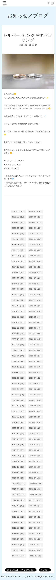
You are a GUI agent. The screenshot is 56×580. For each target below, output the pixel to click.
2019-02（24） (18, 461)
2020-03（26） (35, 422)
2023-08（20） (18, 311)
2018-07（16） (35, 478)
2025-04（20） (18, 256)
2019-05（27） (35, 450)
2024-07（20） (35, 278)
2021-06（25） (18, 383)
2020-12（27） (18, 400)
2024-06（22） (18, 283)
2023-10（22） (18, 306)
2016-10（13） (18, 539)
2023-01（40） (35, 328)
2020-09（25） (35, 406)
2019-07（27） (35, 445)
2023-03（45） (35, 322)
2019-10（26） (18, 439)
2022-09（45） (35, 339)
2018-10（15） (18, 472)
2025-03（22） (35, 256)
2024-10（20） (18, 272)
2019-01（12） (35, 461)
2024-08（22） (18, 278)
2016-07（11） (35, 545)
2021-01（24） (35, 395)
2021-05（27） (35, 383)
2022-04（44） (18, 356)
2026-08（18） (18, 211)
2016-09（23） (35, 539)
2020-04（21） (18, 422)
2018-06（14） (19, 483)
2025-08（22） (18, 245)
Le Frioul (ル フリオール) (20, 577)
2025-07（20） (35, 245)
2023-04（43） (18, 322)
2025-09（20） (35, 239)
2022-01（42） (35, 361)
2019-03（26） (35, 456)
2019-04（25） (18, 456)
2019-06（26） (18, 450)
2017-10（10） (18, 506)
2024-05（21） (35, 283)
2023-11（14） (35, 300)
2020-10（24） (18, 406)
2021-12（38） (18, 367)
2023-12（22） (18, 300)
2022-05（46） (35, 350)
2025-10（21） (18, 239)
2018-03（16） (35, 489)
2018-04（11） (18, 489)
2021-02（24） (18, 395)
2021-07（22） (35, 378)
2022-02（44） (18, 361)
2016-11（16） (35, 533)
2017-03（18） (35, 522)
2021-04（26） (18, 389)
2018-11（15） (35, 467)
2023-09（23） (35, 306)
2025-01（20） (35, 261)
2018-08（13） (18, 478)
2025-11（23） (35, 234)
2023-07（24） (35, 311)
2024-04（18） (18, 289)
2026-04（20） (18, 222)
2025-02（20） (18, 261)
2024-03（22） (35, 289)
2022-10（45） (18, 339)
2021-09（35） (35, 372)
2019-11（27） (35, 434)
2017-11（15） (35, 500)
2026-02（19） (18, 228)
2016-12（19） (18, 533)
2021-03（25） (35, 389)
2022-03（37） (35, 356)
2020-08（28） (18, 411)
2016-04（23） (19, 556)
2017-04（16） (18, 522)
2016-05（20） (35, 550)
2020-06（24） (18, 417)
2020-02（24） (18, 428)
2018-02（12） (19, 495)
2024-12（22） (18, 267)
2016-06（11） (18, 550)
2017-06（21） (18, 517)
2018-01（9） (36, 495)
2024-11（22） (35, 267)
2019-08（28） (18, 445)
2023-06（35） (18, 317)
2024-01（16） (35, 295)
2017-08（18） (18, 511)
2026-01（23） (35, 228)
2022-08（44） (18, 345)
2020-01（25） (35, 428)
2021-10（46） (18, 372)
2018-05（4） (36, 483)
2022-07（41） (35, 345)
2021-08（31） (18, 378)
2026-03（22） (35, 222)
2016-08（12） (18, 545)
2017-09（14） (35, 506)
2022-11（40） (35, 333)
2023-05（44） (35, 317)
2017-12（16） (18, 500)
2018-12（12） (18, 467)
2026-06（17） (18, 217)
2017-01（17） (35, 528)
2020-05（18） (35, 417)
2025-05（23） (35, 250)
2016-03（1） (36, 556)
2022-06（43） (18, 350)
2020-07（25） (35, 411)
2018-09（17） (35, 472)
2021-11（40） (35, 367)
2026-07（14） (35, 211)
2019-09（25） (35, 439)
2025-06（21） (18, 250)
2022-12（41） (18, 333)
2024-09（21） (35, 272)
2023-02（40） (18, 328)
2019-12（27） (18, 434)
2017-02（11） (18, 528)
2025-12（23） (18, 234)
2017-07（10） (35, 511)
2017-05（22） (35, 517)
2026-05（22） (35, 217)
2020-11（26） (35, 400)
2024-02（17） (18, 295)
